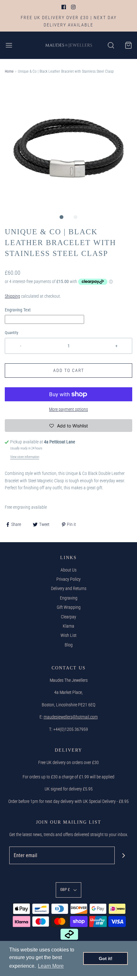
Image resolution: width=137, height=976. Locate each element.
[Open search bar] (110, 45)
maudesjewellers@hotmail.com (71, 716)
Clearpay (68, 616)
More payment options (68, 409)
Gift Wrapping (69, 607)
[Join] (123, 855)
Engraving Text (18, 309)
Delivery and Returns (68, 588)
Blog (69, 644)
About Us (68, 569)
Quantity (11, 332)
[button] (68, 147)
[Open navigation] (9, 45)
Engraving (68, 598)
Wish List (68, 635)
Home (9, 71)
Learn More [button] (51, 966)
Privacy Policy (68, 579)
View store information (24, 457)
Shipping (12, 296)
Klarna (68, 626)
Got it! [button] (105, 958)
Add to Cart (68, 370)
